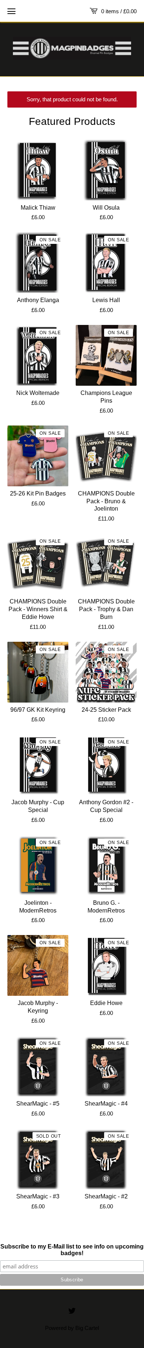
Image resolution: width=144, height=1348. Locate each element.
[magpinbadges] (72, 48)
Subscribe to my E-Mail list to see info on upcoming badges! (72, 1249)
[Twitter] (72, 1311)
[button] (11, 11)
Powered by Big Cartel (72, 1328)
